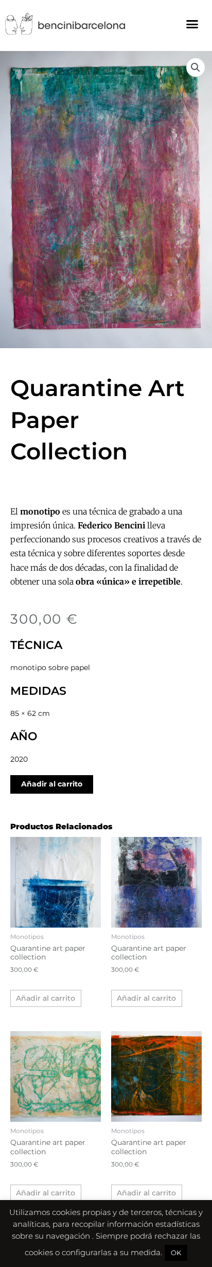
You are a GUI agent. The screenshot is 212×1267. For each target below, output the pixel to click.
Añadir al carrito (51, 784)
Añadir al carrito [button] (45, 998)
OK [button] (176, 1252)
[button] (192, 23)
